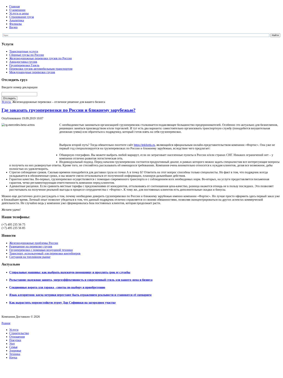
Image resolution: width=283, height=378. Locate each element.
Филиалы (15, 23)
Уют (12, 343)
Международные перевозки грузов (32, 72)
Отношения (17, 336)
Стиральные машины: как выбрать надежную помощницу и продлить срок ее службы (69, 272)
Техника (14, 354)
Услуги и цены (19, 13)
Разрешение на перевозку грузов (30, 246)
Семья (13, 347)
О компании (17, 10)
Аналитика (16, 20)
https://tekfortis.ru (144, 144)
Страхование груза (21, 17)
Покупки (15, 340)
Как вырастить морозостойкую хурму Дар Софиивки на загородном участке (62, 302)
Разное (6, 323)
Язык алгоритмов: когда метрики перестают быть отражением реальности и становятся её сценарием (80, 294)
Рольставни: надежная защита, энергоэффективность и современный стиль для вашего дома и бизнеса (80, 279)
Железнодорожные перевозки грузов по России (40, 58)
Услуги (7, 102)
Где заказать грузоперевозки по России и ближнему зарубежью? (69, 110)
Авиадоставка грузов (23, 61)
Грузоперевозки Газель (24, 65)
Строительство (19, 333)
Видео (13, 27)
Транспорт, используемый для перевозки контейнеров (44, 253)
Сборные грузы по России (26, 54)
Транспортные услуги (23, 51)
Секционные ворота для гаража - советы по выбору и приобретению (57, 287)
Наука (13, 357)
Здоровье (15, 350)
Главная (14, 6)
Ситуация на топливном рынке (29, 256)
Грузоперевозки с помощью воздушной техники (41, 250)
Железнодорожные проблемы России (33, 243)
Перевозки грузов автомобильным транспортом (40, 68)
